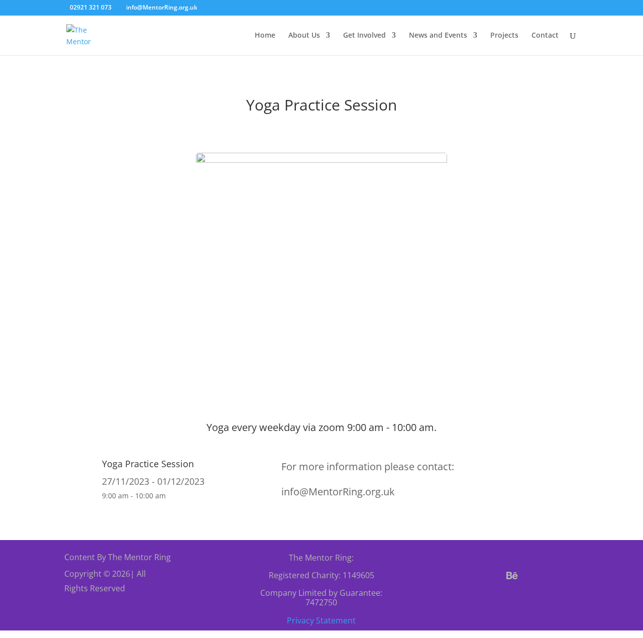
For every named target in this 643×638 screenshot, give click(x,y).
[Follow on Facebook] (464, 576)
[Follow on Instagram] (536, 576)
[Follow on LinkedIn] (514, 600)
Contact (545, 36)
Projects (504, 36)
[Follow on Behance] (512, 576)
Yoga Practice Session (148, 464)
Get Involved (364, 36)
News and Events (438, 36)
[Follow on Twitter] (488, 576)
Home (265, 36)
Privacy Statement (321, 620)
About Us (304, 36)
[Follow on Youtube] (560, 576)
